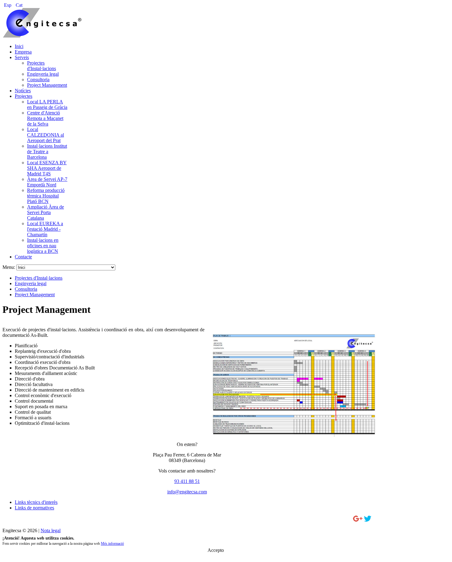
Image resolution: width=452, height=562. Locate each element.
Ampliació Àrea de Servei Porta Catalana (45, 212)
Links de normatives (34, 507)
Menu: (9, 267)
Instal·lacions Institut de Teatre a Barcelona (47, 151)
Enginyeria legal (43, 74)
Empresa (23, 51)
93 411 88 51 (187, 481)
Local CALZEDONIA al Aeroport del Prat (45, 135)
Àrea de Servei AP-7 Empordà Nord (47, 182)
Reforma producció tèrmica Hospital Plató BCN (46, 196)
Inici (19, 46)
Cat (19, 5)
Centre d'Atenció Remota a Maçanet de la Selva (45, 118)
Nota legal (51, 530)
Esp (8, 5)
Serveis (22, 57)
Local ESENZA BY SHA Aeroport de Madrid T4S (47, 168)
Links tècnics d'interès (36, 502)
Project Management (47, 85)
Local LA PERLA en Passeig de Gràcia (47, 104)
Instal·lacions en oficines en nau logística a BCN (42, 245)
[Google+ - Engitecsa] (358, 520)
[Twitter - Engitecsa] (367, 520)
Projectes (23, 96)
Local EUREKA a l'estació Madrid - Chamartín (45, 229)
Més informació (112, 543)
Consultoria (38, 79)
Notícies (23, 90)
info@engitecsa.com (187, 491)
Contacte (23, 256)
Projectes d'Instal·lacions (41, 65)
